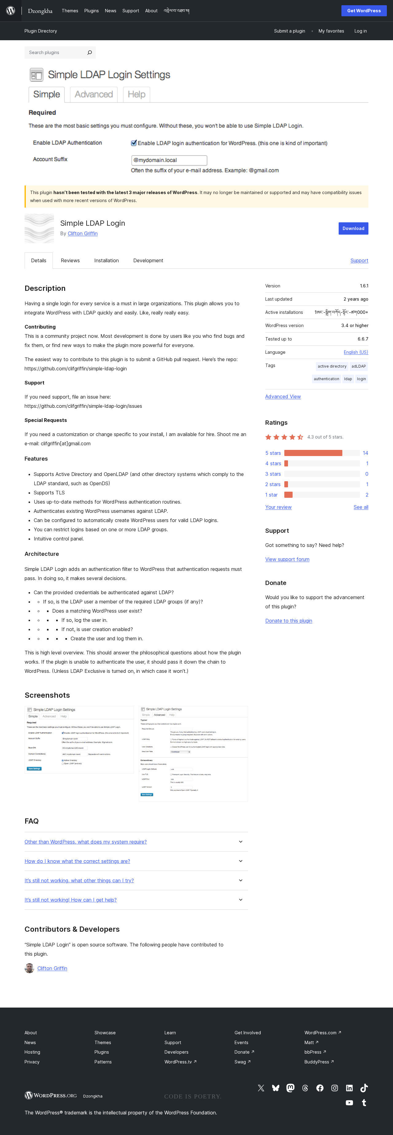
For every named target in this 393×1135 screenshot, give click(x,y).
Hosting (32, 1052)
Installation (106, 260)
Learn (170, 1032)
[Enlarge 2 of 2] (240, 714)
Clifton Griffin (83, 233)
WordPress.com (323, 1032)
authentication (326, 378)
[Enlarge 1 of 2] (126, 714)
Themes (103, 1042)
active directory (332, 366)
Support (359, 260)
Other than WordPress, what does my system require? (86, 842)
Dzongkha (93, 1096)
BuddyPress (319, 1061)
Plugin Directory (41, 30)
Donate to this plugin (288, 621)
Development (148, 260)
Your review (278, 507)
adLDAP (359, 366)
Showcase (105, 1032)
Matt (312, 1042)
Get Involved (248, 1032)
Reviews (70, 260)
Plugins (102, 1052)
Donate (245, 1052)
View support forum (287, 559)
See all (361, 507)
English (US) (356, 352)
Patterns (103, 1061)
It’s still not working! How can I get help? (71, 900)
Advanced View (283, 396)
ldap (348, 378)
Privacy (32, 1061)
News (30, 1042)
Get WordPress (364, 10)
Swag (243, 1061)
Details (38, 260)
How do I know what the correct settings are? (77, 861)
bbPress (316, 1052)
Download (353, 228)
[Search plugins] (90, 52)
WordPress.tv (181, 1061)
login (361, 378)
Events (241, 1042)
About (31, 1032)
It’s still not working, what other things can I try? (79, 880)
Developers (177, 1052)
